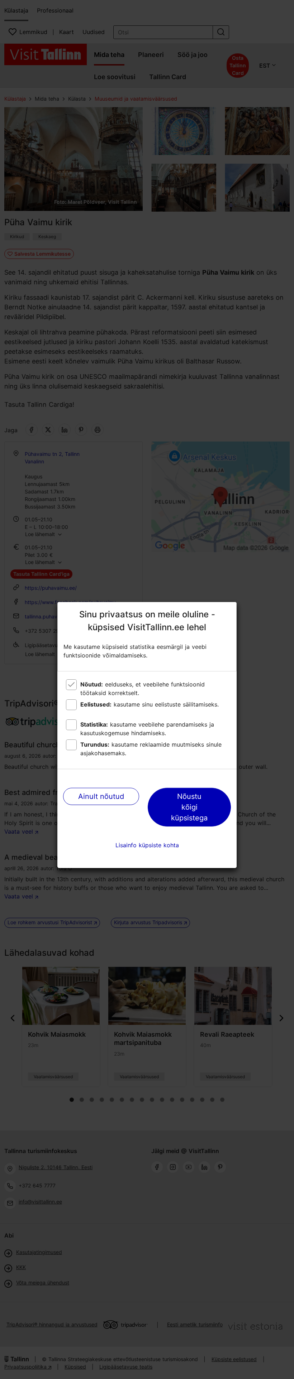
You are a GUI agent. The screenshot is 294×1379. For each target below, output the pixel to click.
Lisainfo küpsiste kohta (147, 845)
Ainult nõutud (101, 796)
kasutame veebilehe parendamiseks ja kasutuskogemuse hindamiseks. (147, 729)
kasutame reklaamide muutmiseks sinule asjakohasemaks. (151, 749)
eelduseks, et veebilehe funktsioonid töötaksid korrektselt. (142, 688)
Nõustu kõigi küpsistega (189, 807)
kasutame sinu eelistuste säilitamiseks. (149, 704)
